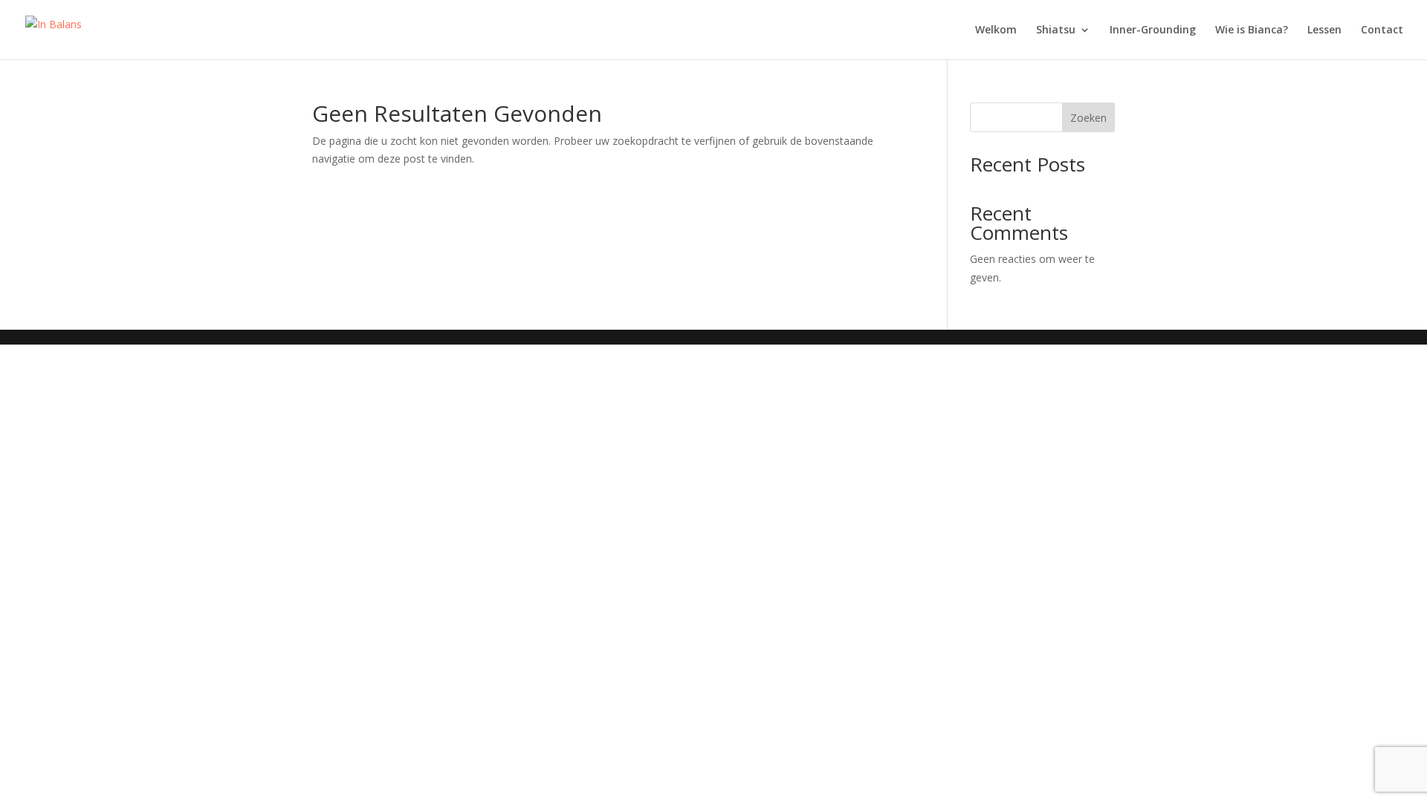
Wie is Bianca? (1251, 30)
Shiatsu (1055, 30)
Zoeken (1088, 118)
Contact (1382, 30)
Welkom (996, 30)
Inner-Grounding (1153, 30)
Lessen (1324, 30)
